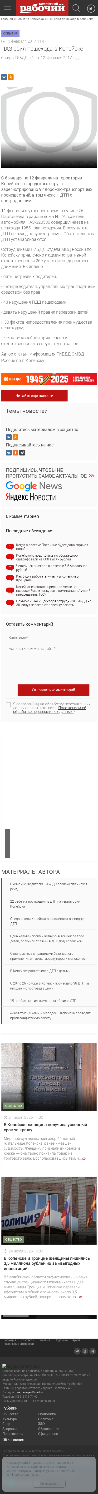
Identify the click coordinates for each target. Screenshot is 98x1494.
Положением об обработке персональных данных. (49, 710)
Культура (9, 1419)
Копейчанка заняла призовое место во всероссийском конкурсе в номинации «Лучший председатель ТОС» (53, 590)
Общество (10, 1414)
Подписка (61, 1340)
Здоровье (9, 1429)
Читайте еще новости (34, 395)
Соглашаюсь (49, 1483)
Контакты (27, 1340)
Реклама (44, 1340)
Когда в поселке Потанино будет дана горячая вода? (52, 547)
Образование (48, 1429)
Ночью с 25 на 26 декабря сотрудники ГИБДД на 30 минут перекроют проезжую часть (53, 603)
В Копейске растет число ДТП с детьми (40, 971)
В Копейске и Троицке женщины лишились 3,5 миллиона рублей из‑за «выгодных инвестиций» (47, 1263)
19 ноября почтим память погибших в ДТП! (43, 1001)
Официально (48, 1434)
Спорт (7, 1424)
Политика (46, 1419)
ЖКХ (41, 1424)
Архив (76, 1340)
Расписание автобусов (19, 1344)
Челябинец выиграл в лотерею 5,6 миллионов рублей (52, 568)
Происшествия (13, 1434)
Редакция (10, 1340)
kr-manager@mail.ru (30, 1392)
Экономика (47, 1414)
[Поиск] (76, 8)
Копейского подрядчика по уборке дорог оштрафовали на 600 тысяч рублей (47, 557)
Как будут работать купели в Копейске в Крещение (47, 578)
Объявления (13, 1439)
